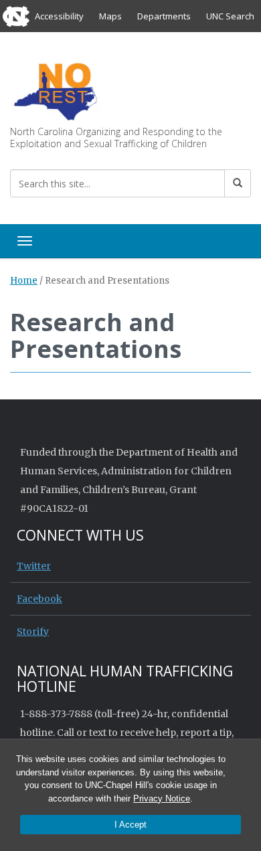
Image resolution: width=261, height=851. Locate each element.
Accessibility (59, 16)
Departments (164, 16)
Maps (110, 16)
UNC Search (230, 16)
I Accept (130, 825)
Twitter (34, 566)
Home (23, 280)
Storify (33, 632)
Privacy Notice (161, 798)
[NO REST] (55, 91)
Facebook (39, 599)
